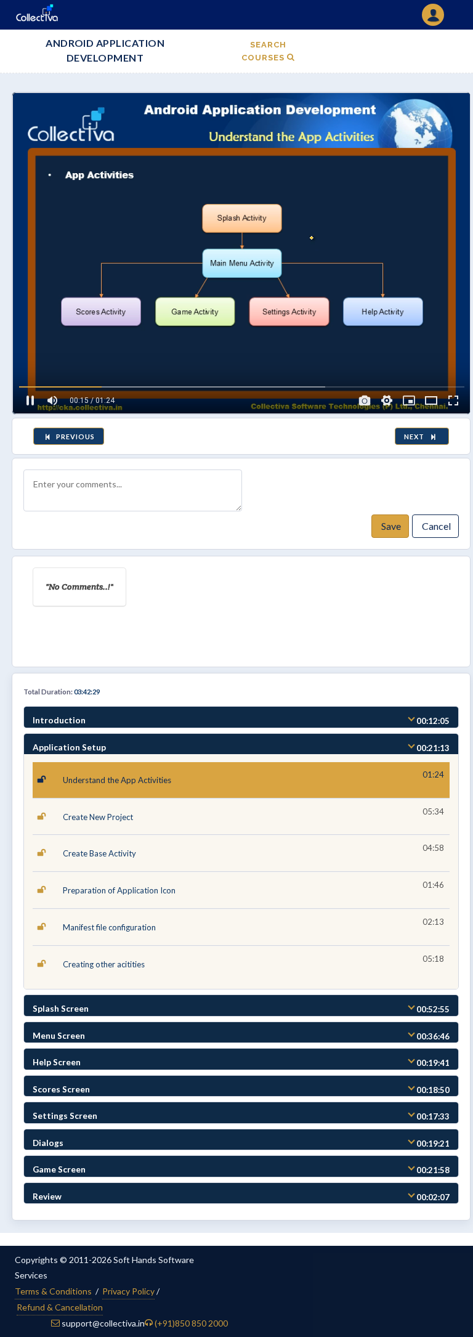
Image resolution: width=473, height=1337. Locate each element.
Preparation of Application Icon (119, 890)
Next (416, 437)
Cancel (435, 526)
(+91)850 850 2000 (191, 1323)
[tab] (241, 717)
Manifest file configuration (109, 927)
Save (390, 526)
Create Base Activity (99, 853)
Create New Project (98, 817)
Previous (74, 437)
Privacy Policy (128, 1291)
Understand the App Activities (117, 780)
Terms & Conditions (53, 1291)
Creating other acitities (104, 964)
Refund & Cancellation (60, 1307)
